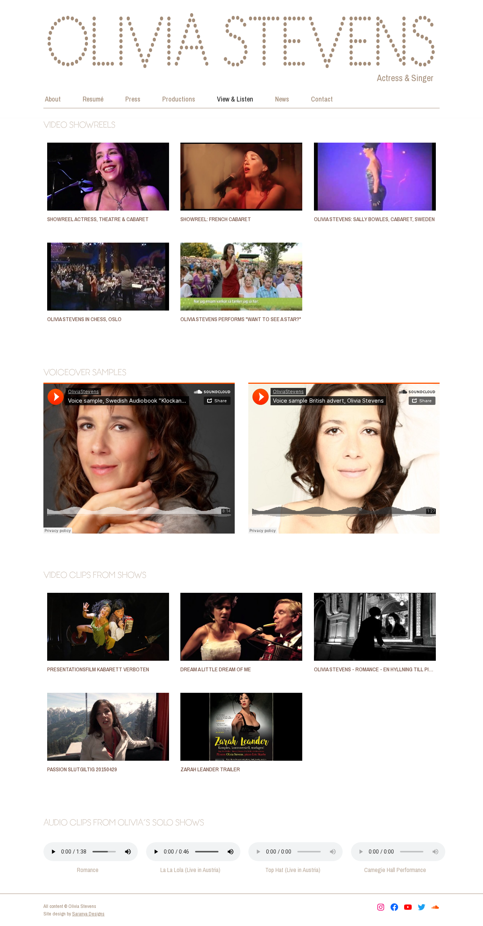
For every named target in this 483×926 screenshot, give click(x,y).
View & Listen (235, 99)
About (53, 99)
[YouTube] (407, 907)
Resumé (93, 99)
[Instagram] (380, 907)
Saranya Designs (88, 914)
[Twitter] (421, 907)
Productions (178, 99)
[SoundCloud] (435, 907)
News (282, 99)
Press (132, 99)
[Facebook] (394, 907)
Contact (322, 99)
